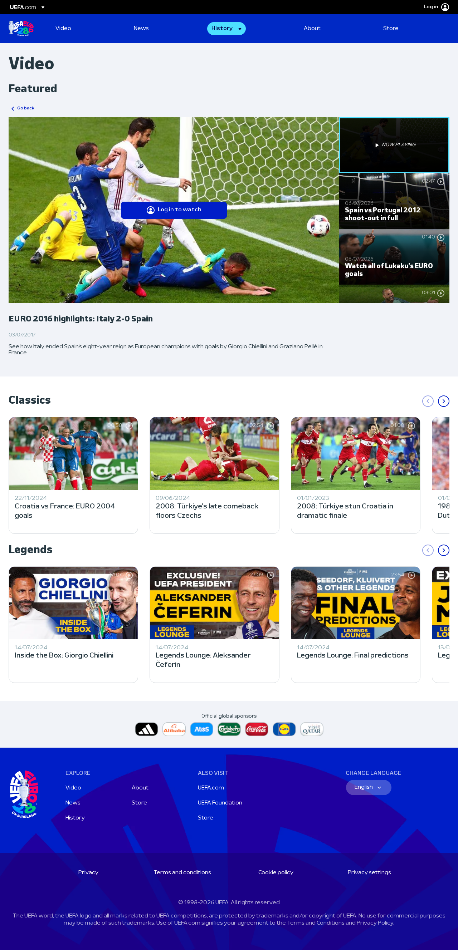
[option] (394, 145)
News (73, 803)
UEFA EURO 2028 (21, 28)
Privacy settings (369, 872)
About (140, 788)
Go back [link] (25, 108)
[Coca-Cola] (256, 729)
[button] (226, 28)
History (75, 818)
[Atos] (201, 729)
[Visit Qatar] (311, 729)
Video (73, 788)
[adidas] (146, 729)
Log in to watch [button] (179, 209)
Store (139, 803)
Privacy (88, 872)
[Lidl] (284, 729)
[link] (63, 28)
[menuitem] (86, 28)
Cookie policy (275, 872)
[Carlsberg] (229, 729)
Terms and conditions (182, 872)
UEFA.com (211, 788)
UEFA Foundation (220, 803)
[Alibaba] (174, 729)
